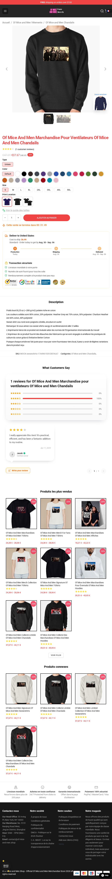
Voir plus (56, 655)
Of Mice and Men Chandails (60, 22)
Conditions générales (40, 821)
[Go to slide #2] (64, 119)
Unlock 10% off (5, 866)
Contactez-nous (66, 836)
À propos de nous (39, 817)
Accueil (6, 22)
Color (4, 169)
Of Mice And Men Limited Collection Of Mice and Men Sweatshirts (87, 711)
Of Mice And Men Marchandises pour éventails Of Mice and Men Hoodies (89, 585)
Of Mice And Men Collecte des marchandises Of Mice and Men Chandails (20, 763)
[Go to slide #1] (48, 119)
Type (4, 160)
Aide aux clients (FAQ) (68, 840)
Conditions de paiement (69, 824)
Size (4, 185)
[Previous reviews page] (89, 471)
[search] (102, 11)
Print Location (8, 194)
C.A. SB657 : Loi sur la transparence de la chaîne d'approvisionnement (42, 843)
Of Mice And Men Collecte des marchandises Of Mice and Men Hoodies (54, 638)
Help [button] (106, 875)
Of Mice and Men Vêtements (27, 22)
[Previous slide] (7, 69)
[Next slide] (105, 69)
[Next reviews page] (103, 471)
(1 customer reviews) (24, 149)
